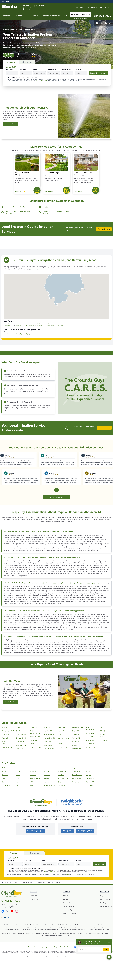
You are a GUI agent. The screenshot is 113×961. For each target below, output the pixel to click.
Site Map (103, 903)
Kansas (32, 768)
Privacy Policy (44, 80)
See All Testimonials (56, 497)
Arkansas (5, 775)
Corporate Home (106, 906)
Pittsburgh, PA (76, 741)
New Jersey (62, 768)
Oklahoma (61, 785)
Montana (47, 775)
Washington (90, 778)
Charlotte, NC (20, 727)
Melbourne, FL (62, 727)
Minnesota (33, 785)
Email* (35, 69)
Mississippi (47, 768)
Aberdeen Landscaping (43, 882)
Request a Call (99, 864)
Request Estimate (10, 124)
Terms (36, 80)
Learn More (19, 191)
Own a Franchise (104, 7)
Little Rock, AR (49, 749)
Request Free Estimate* (82, 14)
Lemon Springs (30, 325)
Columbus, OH (21, 745)
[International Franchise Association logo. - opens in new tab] (4, 918)
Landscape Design (52, 173)
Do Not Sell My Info (65, 947)
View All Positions (11, 702)
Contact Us (66, 903)
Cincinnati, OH (21, 734)
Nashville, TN (62, 747)
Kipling (28, 334)
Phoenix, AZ (76, 738)
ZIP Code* (78, 69)
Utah (87, 768)
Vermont (88, 771)
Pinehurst (39, 325)
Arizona (4, 771)
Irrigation (45, 207)
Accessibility (53, 947)
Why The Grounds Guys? (51, 15)
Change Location (28, 9)
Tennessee (75, 782)
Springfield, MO (91, 747)
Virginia (88, 775)
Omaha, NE (75, 731)
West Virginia (90, 782)
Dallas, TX (19, 749)
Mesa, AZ (61, 731)
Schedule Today (104, 428)
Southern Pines (51, 325)
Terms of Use (32, 947)
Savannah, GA (90, 740)
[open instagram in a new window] (110, 24)
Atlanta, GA (6, 734)
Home (6, 882)
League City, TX (49, 741)
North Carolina (63, 778)
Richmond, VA (76, 749)
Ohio (59, 782)
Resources (104, 891)
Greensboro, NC (35, 747)
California (5, 778)
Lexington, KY (48, 745)
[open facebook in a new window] (97, 24)
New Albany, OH (77, 727)
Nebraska (47, 778)
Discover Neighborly (34, 831)
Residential (7, 15)
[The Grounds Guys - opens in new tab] (41, 803)
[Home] (2, 882)
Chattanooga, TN (22, 731)
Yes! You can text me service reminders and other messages (26, 868)
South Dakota (76, 778)
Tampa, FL (103, 727)
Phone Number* (51, 69)
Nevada (46, 782)
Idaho (18, 775)
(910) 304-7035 (102, 15)
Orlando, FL (76, 734)
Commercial (20, 15)
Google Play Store (86, 831)
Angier (6, 334)
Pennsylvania (76, 771)
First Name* (9, 69)
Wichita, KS (103, 740)
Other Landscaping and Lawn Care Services (18, 212)
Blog (65, 15)
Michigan (33, 782)
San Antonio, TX (91, 733)
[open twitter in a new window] (101, 24)
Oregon (74, 768)
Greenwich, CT (49, 727)
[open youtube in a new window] (106, 24)
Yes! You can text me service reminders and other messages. (25, 77)
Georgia (18, 771)
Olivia (38, 323)
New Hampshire (49, 785)
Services (33, 891)
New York (61, 775)
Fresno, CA (33, 740)
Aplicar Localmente (91, 7)
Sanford (49, 323)
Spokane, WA (90, 744)
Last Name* (23, 69)
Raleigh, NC (76, 745)
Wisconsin (89, 785)
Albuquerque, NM (8, 731)
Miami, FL (61, 734)
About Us (35, 15)
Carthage (18, 323)
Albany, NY (5, 727)
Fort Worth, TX (35, 736)
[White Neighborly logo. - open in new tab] (6, 1)
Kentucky (33, 771)
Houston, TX (48, 731)
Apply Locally (79, 7)
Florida (18, 768)
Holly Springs (19, 334)
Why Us (65, 896)
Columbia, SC (20, 741)
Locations (15, 882)
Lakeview (28, 323)
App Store (69, 831)
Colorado (5, 782)
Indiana (18, 782)
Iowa (17, 785)
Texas (74, 785)
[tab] (11, 62)
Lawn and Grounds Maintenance (17, 207)
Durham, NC (34, 727)
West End (60, 325)
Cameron (7, 325)
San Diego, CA (91, 736)
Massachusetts (35, 778)
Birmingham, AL (7, 747)
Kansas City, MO (49, 738)
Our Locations (105, 899)
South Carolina (77, 775)
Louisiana (33, 775)
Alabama (5, 768)
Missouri (47, 771)
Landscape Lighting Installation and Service (55, 212)
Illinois (18, 778)
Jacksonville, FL (49, 734)
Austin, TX (5, 738)
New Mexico (62, 771)
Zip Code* (78, 860)
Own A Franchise (68, 906)
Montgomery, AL (63, 738)
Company (66, 891)
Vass (59, 323)
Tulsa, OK (103, 731)
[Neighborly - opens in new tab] (72, 802)
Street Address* (66, 69)
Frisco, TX (33, 744)
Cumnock (18, 325)
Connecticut (6, 785)
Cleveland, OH (21, 738)
